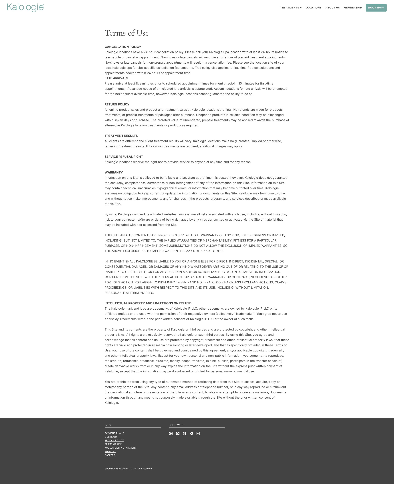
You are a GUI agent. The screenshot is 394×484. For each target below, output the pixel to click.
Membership (353, 7)
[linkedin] (198, 433)
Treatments (291, 7)
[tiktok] (184, 433)
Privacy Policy (114, 440)
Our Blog (111, 437)
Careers (110, 455)
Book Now (376, 7)
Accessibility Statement (120, 447)
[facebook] (177, 433)
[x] (191, 433)
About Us (333, 7)
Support (110, 451)
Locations (314, 7)
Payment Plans (114, 433)
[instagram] (171, 433)
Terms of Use (113, 444)
